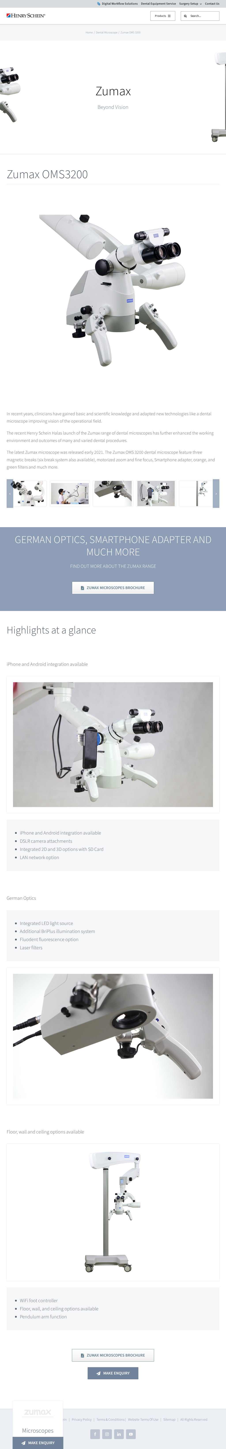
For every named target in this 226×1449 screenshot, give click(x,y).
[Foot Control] (70, 484)
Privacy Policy (82, 1419)
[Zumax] (27, 484)
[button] (10, 493)
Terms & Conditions (110, 1419)
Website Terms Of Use (143, 1419)
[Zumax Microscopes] (199, 484)
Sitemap (169, 1419)
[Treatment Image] (156, 484)
